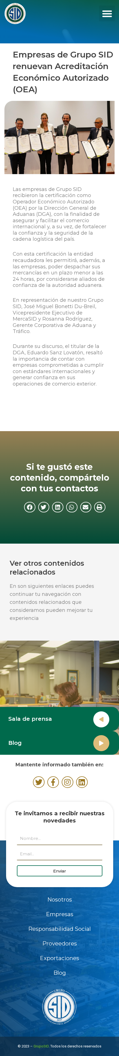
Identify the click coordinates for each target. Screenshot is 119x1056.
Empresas (59, 914)
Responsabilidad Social (59, 929)
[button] (107, 13)
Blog (15, 743)
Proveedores (59, 943)
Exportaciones (59, 958)
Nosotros (59, 899)
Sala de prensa (30, 719)
